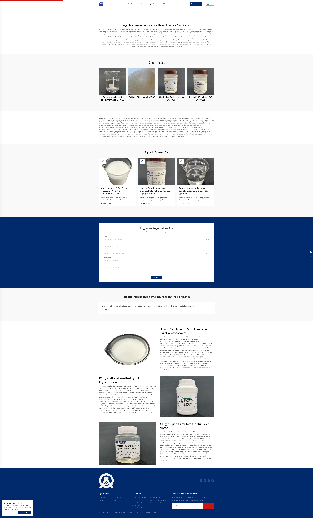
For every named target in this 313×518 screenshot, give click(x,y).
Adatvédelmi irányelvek (150, 512)
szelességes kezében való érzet (165, 306)
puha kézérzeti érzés (123, 306)
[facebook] (201, 480)
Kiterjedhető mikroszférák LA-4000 (171, 98)
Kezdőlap (131, 4)
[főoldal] (101, 4)
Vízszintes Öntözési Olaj (139, 497)
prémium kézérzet (187, 306)
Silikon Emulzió (137, 508)
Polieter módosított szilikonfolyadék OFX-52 (112, 98)
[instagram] (209, 480)
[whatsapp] (311, 252)
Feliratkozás (208, 506)
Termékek (141, 4)
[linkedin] (205, 480)
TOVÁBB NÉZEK (106, 203)
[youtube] (212, 480)
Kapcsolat (162, 4)
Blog (115, 500)
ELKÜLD (156, 277)
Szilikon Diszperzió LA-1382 (142, 97)
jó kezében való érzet (142, 306)
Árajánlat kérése (196, 4)
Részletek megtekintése (112, 81)
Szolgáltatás (151, 4)
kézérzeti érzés (107, 306)
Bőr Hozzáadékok (155, 503)
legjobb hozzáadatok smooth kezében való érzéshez (121, 310)
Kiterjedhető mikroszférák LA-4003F (200, 98)
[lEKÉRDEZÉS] (311, 256)
